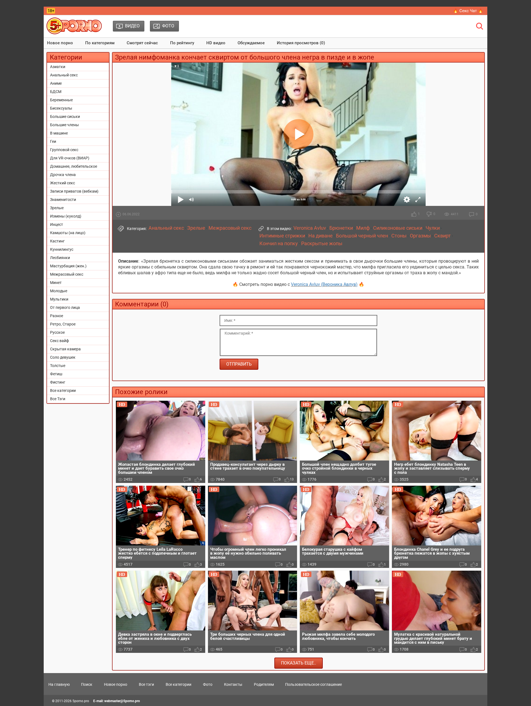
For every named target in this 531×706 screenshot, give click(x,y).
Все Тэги (57, 399)
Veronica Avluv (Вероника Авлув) (324, 284)
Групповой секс (64, 150)
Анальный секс (64, 75)
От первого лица (65, 307)
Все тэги (146, 684)
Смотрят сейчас (142, 42)
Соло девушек (63, 357)
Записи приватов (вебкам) (74, 191)
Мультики (59, 299)
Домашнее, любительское (73, 166)
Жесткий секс (62, 183)
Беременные (61, 100)
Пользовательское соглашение (313, 684)
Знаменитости (63, 199)
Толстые (57, 365)
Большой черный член (362, 236)
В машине (59, 133)
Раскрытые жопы (321, 243)
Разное (56, 316)
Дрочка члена (63, 174)
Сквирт (442, 236)
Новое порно (60, 42)
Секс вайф (59, 340)
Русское (57, 332)
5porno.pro (80, 701)
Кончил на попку (278, 243)
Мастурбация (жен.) (68, 266)
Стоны (399, 236)
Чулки (433, 228)
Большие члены (64, 125)
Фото (207, 684)
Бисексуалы (61, 108)
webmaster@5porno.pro (122, 701)
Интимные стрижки (282, 236)
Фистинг (57, 382)
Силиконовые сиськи (397, 228)
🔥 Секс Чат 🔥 (468, 10)
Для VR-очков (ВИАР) (69, 158)
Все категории (63, 390)
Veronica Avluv (309, 228)
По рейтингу (182, 42)
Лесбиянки (60, 257)
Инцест (56, 224)
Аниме (56, 83)
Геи (53, 141)
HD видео (215, 42)
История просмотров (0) (301, 42)
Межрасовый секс (66, 274)
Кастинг (57, 241)
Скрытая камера (65, 349)
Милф (363, 228)
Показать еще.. (298, 663)
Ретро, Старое (63, 324)
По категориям (99, 42)
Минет (56, 282)
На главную (59, 684)
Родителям (264, 684)
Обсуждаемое (251, 42)
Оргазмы (420, 236)
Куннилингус (61, 249)
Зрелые (57, 208)
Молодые (58, 291)
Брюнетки (341, 228)
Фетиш (56, 374)
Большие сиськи (65, 116)
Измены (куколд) (65, 216)
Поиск (86, 684)
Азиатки (57, 66)
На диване (320, 236)
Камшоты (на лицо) (67, 233)
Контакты (233, 684)
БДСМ (55, 91)
